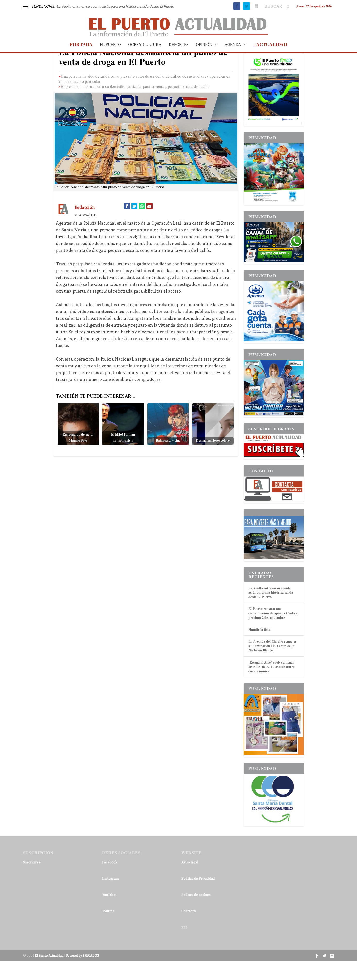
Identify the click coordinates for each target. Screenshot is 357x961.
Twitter (108, 911)
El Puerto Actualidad (49, 955)
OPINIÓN (204, 44)
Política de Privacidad (198, 878)
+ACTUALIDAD (270, 45)
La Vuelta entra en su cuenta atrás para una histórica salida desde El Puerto (270, 592)
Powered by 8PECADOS (82, 955)
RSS (184, 927)
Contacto (188, 911)
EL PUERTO (110, 44)
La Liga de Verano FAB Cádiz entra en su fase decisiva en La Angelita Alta (114, 6)
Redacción (85, 207)
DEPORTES (179, 44)
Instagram (110, 878)
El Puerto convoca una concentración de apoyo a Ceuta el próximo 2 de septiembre (273, 613)
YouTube (109, 894)
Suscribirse (32, 862)
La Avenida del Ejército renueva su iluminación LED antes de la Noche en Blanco (272, 646)
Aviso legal (189, 862)
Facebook (109, 862)
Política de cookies (196, 894)
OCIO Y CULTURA (145, 44)
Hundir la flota (259, 629)
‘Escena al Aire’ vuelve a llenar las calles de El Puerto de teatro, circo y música (272, 667)
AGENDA (233, 44)
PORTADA (81, 45)
